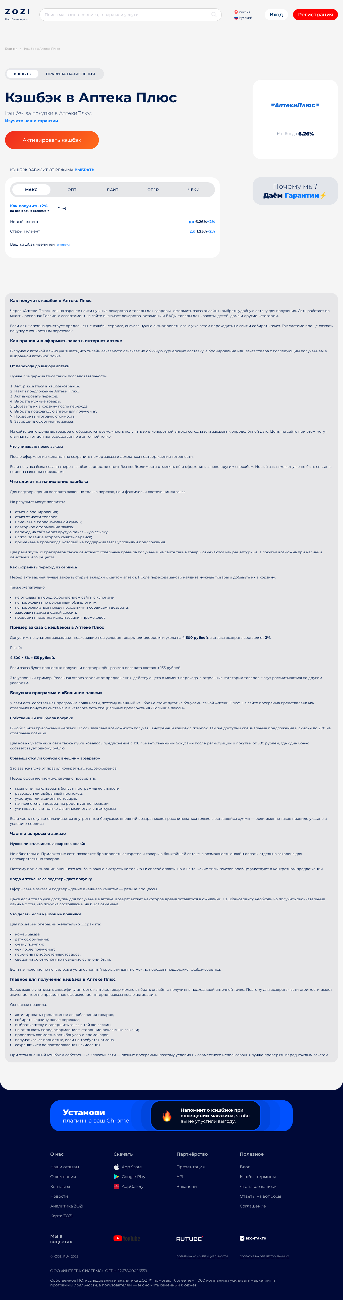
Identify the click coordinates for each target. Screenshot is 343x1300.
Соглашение (253, 1206)
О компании (63, 1176)
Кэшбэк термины (258, 1176)
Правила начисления (70, 74)
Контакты (60, 1186)
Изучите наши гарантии (31, 120)
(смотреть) (63, 244)
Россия (244, 12)
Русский (245, 18)
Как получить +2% (29, 208)
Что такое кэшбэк (258, 1186)
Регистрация (315, 15)
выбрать (84, 169)
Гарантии (302, 195)
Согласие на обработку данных (264, 1256)
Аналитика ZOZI (66, 1206)
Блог (245, 1166)
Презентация (191, 1166)
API (180, 1176)
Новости (59, 1196)
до (191, 221)
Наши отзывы (64, 1166)
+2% (211, 221)
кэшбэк (22, 74)
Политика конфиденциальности (202, 1256)
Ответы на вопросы (260, 1196)
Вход (276, 15)
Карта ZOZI (61, 1216)
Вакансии (187, 1186)
